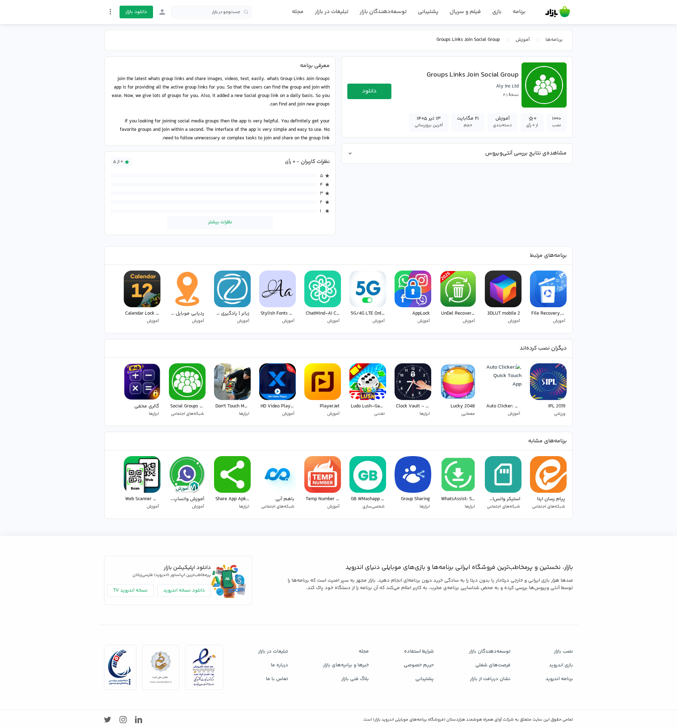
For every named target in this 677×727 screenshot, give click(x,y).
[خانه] (557, 12)
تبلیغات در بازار (331, 11)
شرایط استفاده (419, 651)
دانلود (369, 91)
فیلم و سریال (465, 11)
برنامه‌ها (554, 40)
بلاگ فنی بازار (355, 679)
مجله (298, 11)
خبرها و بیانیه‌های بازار (346, 665)
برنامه (519, 12)
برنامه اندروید (559, 679)
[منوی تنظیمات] (110, 11)
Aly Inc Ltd (507, 86)
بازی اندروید (561, 665)
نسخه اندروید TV (130, 590)
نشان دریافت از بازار (490, 679)
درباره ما (279, 665)
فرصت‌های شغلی (493, 665)
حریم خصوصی (419, 665)
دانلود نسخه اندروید (184, 590)
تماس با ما (277, 679)
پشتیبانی (428, 11)
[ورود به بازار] (162, 12)
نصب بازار (563, 651)
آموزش (523, 40)
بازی (496, 12)
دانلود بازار (136, 12)
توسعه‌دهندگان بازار (383, 11)
